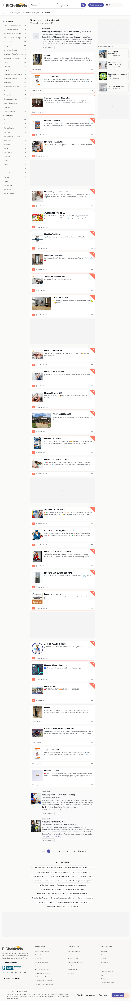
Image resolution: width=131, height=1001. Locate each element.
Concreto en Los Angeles (45, 902)
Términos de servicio (42, 962)
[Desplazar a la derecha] (93, 867)
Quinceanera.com (74, 955)
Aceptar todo (118, 995)
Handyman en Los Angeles (75, 889)
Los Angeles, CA (14, 13)
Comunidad (104, 951)
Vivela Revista (72, 977)
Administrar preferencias (86, 995)
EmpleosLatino (73, 958)
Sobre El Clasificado (42, 951)
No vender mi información (44, 984)
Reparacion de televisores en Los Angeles (71, 885)
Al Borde (71, 973)
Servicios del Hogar (32, 13)
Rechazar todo (104, 995)
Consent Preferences (108, 982)
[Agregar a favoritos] (92, 69)
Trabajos (38, 958)
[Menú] (3, 5)
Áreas (103, 966)
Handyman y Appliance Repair (44, 881)
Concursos (104, 955)
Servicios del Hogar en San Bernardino (48, 867)
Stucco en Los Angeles (85, 898)
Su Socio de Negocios (75, 962)
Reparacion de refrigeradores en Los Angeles (62, 906)
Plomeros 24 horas (86, 876)
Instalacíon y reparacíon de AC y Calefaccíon (73, 902)
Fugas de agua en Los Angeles (51, 889)
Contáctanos (105, 979)
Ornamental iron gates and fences (62, 898)
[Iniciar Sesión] (126, 5)
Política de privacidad (42, 973)
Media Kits (38, 955)
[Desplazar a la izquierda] (31, 867)
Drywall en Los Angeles (40, 898)
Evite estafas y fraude (42, 969)
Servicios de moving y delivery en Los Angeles (52, 872)
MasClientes (72, 966)
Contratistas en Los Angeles (78, 894)
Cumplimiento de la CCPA (43, 980)
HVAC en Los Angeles (46, 885)
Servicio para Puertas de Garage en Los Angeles (74, 881)
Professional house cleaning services (64, 876)
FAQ (102, 975)
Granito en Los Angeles (40, 876)
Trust (37, 966)
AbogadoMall (72, 969)
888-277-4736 (11, 962)
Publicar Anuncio (96, 5)
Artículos (103, 958)
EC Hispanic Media (74, 951)
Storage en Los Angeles (80, 872)
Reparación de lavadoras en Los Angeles (51, 894)
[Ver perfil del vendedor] (33, 121)
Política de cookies (41, 977)
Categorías (104, 962)
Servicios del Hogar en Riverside (76, 867)
